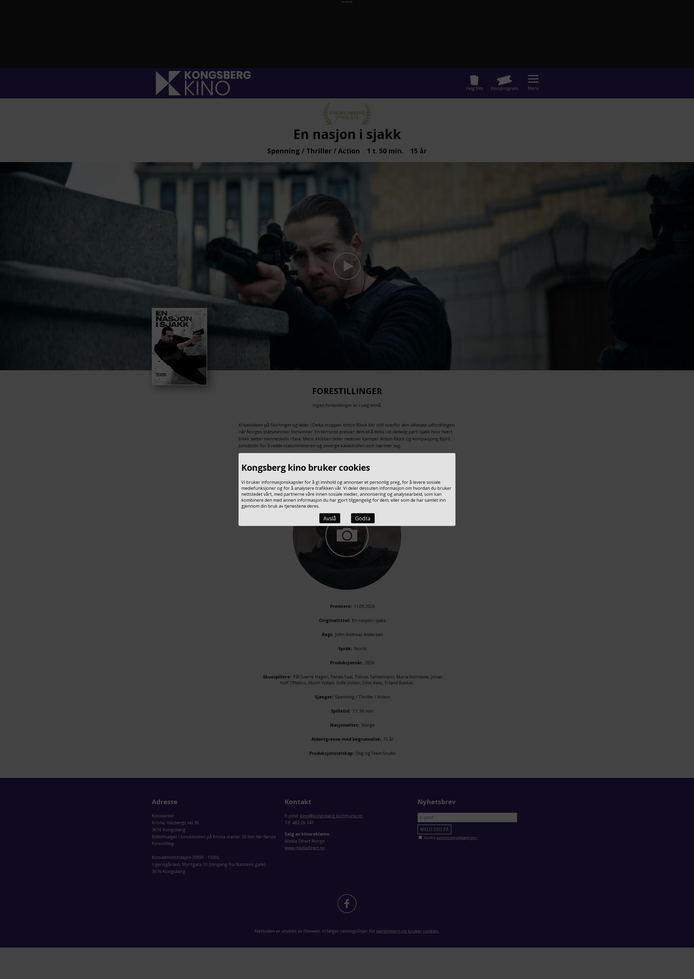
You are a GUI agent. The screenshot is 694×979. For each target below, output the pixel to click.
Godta (363, 518)
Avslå (329, 518)
